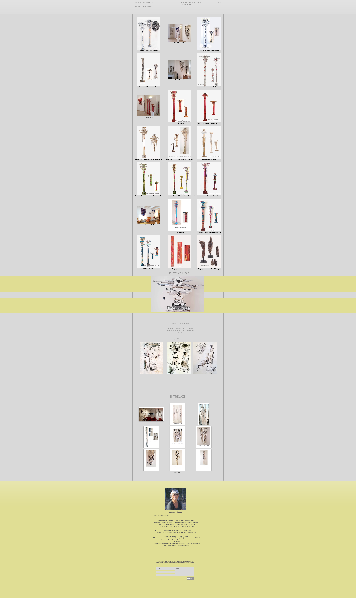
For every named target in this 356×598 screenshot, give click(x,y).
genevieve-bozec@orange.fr (143, 6)
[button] (151, 414)
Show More (177, 472)
